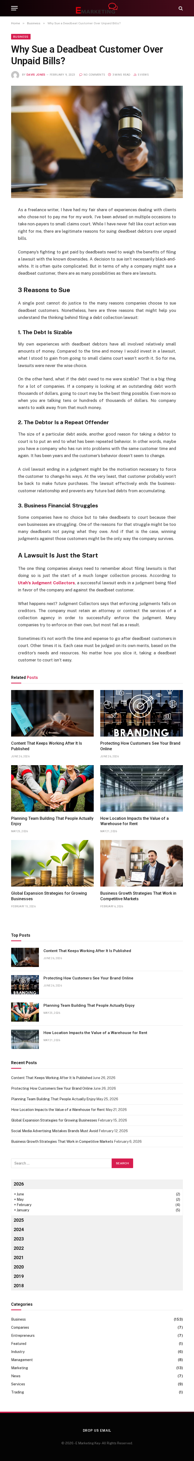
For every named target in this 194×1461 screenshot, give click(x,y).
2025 (19, 1220)
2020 (19, 1267)
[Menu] (14, 8)
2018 (19, 1285)
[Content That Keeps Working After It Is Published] (52, 713)
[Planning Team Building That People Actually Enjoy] (52, 788)
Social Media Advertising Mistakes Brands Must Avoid (54, 1131)
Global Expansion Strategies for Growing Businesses (49, 896)
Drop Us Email (97, 1430)
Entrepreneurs (23, 1336)
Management (22, 1360)
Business (21, 36)
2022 (19, 1248)
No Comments (94, 74)
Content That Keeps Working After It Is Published (46, 746)
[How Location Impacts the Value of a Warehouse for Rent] (141, 788)
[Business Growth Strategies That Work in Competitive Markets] (141, 863)
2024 (19, 1229)
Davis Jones (36, 74)
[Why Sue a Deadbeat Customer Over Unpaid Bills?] (97, 142)
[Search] (180, 8)
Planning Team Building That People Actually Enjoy (52, 821)
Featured (18, 1344)
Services (18, 1384)
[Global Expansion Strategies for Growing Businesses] (52, 863)
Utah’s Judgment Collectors (46, 582)
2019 (19, 1276)
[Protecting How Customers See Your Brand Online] (141, 713)
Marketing (19, 1368)
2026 (19, 1184)
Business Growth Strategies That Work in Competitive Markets (138, 896)
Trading (17, 1392)
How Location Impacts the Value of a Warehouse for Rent (134, 821)
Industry (18, 1352)
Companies (20, 1327)
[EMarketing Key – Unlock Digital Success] (97, 8)
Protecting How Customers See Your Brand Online (140, 746)
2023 (19, 1238)
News (15, 1376)
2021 (19, 1257)
